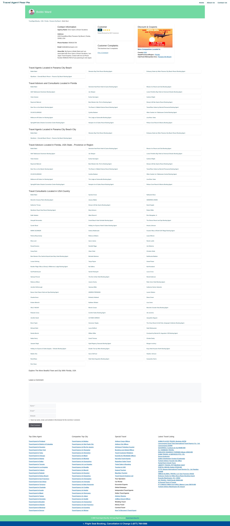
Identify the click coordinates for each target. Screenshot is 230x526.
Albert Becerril (92, 215)
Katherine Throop (36, 205)
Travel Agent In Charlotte (37, 487)
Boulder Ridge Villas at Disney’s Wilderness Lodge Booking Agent (49, 266)
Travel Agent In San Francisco (39, 479)
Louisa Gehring (35, 261)
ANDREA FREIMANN (94, 292)
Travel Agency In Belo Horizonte (83, 484)
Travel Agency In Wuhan (80, 510)
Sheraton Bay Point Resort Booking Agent (100, 71)
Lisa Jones (150, 302)
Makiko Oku (34, 353)
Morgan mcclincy (151, 343)
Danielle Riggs (92, 246)
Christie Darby (151, 338)
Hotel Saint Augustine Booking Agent (98, 359)
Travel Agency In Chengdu (81, 481)
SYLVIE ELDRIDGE (36, 112)
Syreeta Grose (92, 194)
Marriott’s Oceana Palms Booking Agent (42, 200)
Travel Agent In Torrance (37, 484)
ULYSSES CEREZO (94, 318)
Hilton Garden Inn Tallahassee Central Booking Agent (162, 112)
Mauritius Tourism (121, 473)
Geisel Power (150, 261)
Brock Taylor (34, 323)
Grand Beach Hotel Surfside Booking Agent (100, 220)
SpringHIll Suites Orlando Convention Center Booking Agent (47, 122)
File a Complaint (103, 53)
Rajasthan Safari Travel (123, 461)
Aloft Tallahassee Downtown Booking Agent (43, 92)
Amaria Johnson (151, 225)
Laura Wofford (92, 328)
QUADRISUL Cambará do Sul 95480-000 (171, 448)
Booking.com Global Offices (124, 450)
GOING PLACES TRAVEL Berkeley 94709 (172, 441)
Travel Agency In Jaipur (80, 496)
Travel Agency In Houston (80, 473)
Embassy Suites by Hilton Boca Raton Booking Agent (176, 476)
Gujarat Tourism (120, 470)
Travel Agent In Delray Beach (38, 476)
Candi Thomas (92, 338)
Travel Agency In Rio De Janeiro (83, 447)
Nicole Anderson (151, 277)
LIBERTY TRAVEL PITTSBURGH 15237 (171, 465)
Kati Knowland (151, 266)
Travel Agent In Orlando (37, 504)
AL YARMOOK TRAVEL (166, 450)
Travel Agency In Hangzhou (81, 476)
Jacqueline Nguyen (152, 318)
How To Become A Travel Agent (125, 510)
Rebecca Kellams (93, 235)
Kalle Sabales (34, 215)
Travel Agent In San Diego (37, 481)
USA (42, 21)
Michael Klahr (34, 328)
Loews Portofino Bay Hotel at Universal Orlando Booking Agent (164, 92)
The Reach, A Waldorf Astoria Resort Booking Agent (103, 107)
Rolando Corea (35, 312)
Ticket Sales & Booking (123, 464)
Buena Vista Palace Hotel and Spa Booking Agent (45, 292)
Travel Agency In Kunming (81, 507)
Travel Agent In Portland (37, 441)
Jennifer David (35, 318)
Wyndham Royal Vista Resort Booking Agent (43, 210)
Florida (46, 21)
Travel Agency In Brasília (80, 467)
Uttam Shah (91, 251)
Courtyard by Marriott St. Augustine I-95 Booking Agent (162, 333)
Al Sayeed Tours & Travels (167, 482)
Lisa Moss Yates (151, 117)
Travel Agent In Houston (37, 447)
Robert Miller (150, 210)
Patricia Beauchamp (36, 235)
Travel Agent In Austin (36, 490)
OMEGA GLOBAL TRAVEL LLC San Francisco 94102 (176, 474)
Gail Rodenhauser (36, 271)
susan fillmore (150, 235)
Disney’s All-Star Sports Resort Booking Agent (159, 102)
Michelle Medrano (93, 256)
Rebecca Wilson (35, 282)
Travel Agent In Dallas (36, 461)
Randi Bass (34, 359)
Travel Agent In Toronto (37, 464)
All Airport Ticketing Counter (124, 447)
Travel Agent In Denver (36, 510)
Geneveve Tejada (93, 323)
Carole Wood (34, 225)
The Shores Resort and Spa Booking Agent (159, 220)
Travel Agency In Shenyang (81, 493)
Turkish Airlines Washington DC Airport (171, 486)
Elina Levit (33, 241)
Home (201, 3)
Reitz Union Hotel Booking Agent (156, 282)
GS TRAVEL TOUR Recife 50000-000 (170, 480)
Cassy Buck (34, 251)
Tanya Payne (92, 261)
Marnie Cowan (92, 307)
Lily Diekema (150, 246)
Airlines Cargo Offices (122, 441)
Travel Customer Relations (124, 453)
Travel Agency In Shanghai (81, 450)
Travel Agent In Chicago (37, 456)
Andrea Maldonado (93, 230)
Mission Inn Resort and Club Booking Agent (159, 86)
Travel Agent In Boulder (37, 502)
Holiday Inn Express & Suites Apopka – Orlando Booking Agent (48, 348)
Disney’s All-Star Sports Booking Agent (99, 205)
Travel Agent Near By (132, 518)
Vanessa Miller (92, 287)
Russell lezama (35, 246)
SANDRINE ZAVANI (152, 200)
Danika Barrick (35, 333)
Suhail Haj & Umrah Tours (167, 463)
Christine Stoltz (151, 251)
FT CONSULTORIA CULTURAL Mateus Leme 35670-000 (177, 484)
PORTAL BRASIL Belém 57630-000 (170, 467)
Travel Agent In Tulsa (36, 453)
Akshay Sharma (120, 496)
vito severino (150, 312)
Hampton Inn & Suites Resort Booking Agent (101, 122)
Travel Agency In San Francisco (82, 504)
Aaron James (92, 241)
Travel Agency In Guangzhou (82, 461)
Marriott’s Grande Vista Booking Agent (157, 307)
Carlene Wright (151, 97)
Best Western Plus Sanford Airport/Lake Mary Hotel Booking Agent (49, 256)
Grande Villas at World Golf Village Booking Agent (161, 230)
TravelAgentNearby (34, 21)
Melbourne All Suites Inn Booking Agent (42, 117)
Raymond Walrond (36, 102)
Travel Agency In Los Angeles (82, 464)
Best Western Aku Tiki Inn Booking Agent (99, 102)
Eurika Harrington (93, 97)
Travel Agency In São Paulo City (83, 444)
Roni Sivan (34, 364)
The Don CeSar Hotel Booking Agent (98, 277)
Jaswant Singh (35, 343)
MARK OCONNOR (36, 230)
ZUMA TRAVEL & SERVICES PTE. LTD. (171, 454)
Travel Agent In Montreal (37, 507)
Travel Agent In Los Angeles (38, 467)
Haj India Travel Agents (123, 458)
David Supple (150, 205)
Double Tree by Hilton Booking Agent (98, 348)
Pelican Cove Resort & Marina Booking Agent (159, 122)
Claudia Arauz (34, 297)
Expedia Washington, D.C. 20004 (169, 478)
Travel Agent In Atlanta (36, 458)
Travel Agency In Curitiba (80, 487)
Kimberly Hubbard (93, 297)
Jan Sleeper (91, 92)
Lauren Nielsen (151, 292)
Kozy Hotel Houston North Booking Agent (158, 348)
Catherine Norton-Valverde (154, 287)
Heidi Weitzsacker (152, 328)
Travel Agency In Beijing (80, 441)
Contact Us (222, 3)
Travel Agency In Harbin (80, 490)
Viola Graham (34, 97)
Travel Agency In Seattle (80, 499)
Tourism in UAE (120, 467)
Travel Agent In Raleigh (36, 473)
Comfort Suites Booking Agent (96, 312)
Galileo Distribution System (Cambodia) (171, 458)
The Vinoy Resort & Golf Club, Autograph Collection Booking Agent (165, 323)
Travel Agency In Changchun (82, 502)
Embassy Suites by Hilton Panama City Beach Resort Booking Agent (166, 71)
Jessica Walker (92, 200)
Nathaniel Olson (151, 194)
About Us (211, 3)
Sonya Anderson (164, 456)
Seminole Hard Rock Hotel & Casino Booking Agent (103, 86)
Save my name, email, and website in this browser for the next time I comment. (55, 420)
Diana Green (150, 297)
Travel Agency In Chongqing (81, 479)
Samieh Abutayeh (93, 271)
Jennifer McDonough (36, 287)
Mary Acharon (92, 210)
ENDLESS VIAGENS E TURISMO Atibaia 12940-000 (175, 452)
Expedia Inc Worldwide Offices (125, 456)
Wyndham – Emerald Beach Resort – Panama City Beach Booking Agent (51, 76)
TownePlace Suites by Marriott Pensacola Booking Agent (163, 107)
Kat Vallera (91, 266)
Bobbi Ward (34, 71)
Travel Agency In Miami (80, 456)
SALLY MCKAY (35, 307)
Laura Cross (150, 271)
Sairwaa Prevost (35, 277)
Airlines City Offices (121, 444)
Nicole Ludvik (150, 241)
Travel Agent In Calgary (37, 470)
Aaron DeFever (92, 353)
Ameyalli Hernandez (36, 220)
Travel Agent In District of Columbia (41, 444)
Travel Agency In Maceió (80, 470)
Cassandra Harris (152, 359)
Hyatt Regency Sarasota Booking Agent (99, 343)
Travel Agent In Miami (36, 493)
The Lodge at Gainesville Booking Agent (99, 117)
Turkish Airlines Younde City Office (170, 461)
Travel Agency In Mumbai (80, 458)
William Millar (92, 333)
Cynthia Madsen (93, 112)
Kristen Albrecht (35, 302)
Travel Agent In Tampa (36, 496)
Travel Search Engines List (124, 476)
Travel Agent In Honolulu (37, 499)
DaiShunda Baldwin (152, 256)
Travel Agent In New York (37, 450)
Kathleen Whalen (93, 302)
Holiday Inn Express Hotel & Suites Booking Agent (102, 225)
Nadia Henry (34, 338)
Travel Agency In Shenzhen (81, 453)
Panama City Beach (55, 21)
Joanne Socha (92, 282)
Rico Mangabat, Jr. (152, 215)
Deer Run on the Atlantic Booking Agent (42, 107)
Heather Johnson (151, 353)
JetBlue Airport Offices (122, 499)
